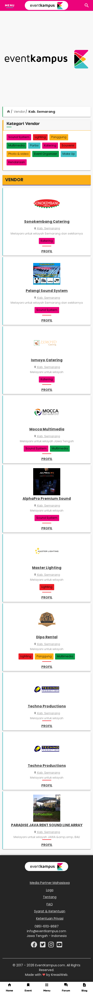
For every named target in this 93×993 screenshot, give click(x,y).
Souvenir (68, 145)
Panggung (58, 137)
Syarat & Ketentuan (49, 911)
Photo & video (18, 154)
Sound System (18, 137)
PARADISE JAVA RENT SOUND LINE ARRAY (47, 825)
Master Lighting (46, 567)
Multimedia (16, 145)
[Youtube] (59, 946)
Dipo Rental (47, 637)
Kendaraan (16, 162)
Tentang (49, 897)
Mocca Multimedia (46, 429)
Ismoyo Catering (47, 360)
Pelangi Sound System (47, 290)
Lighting (40, 137)
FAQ (49, 904)
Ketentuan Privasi (49, 918)
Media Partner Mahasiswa (50, 882)
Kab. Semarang (47, 228)
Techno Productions (47, 706)
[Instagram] (51, 946)
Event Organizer (45, 154)
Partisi (34, 145)
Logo (49, 890)
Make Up (69, 154)
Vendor (19, 111)
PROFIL (46, 251)
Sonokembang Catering (47, 221)
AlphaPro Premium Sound (47, 498)
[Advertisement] (46, 59)
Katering (50, 145)
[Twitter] (43, 946)
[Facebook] (34, 946)
